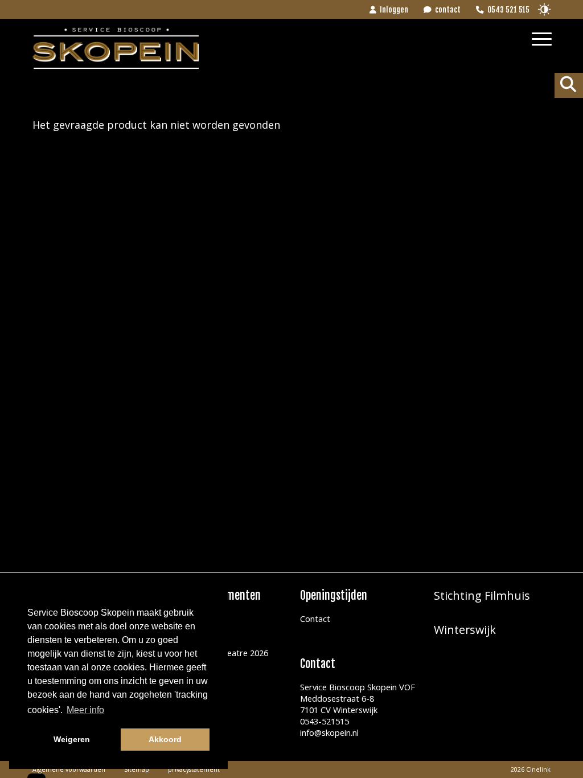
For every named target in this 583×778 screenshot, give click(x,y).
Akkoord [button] (165, 739)
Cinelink (538, 769)
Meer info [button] (85, 710)
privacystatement (194, 769)
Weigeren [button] (72, 739)
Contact (315, 618)
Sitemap (136, 769)
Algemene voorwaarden (68, 769)
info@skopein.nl (329, 732)
